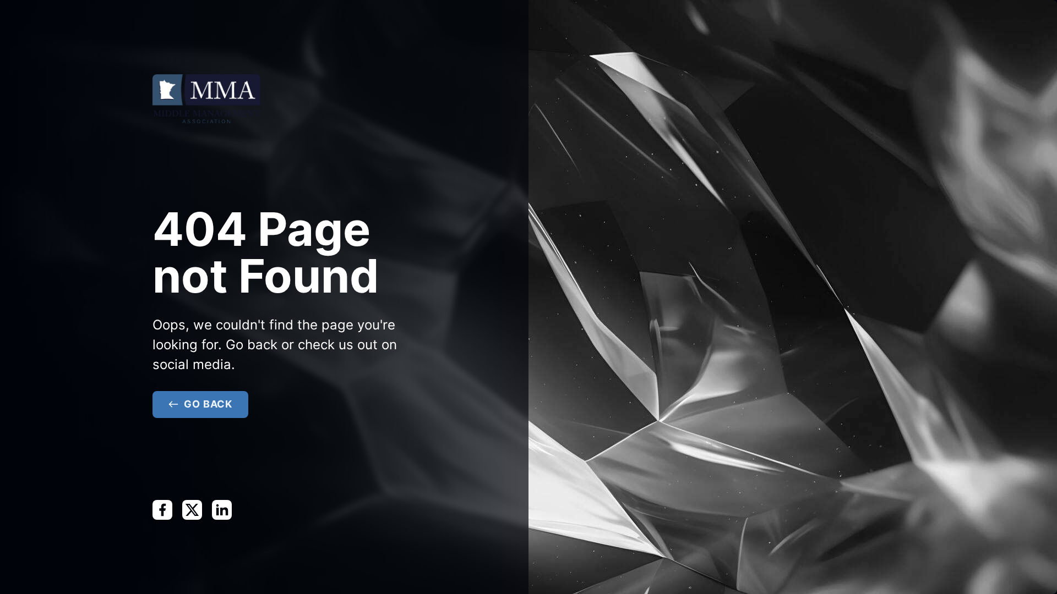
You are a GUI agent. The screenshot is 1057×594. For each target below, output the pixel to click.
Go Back (208, 404)
